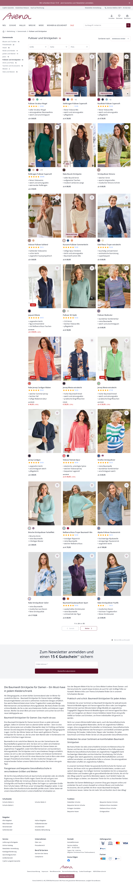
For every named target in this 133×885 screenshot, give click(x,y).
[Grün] (99, 383)
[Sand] (99, 170)
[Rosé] (33, 99)
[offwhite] (103, 240)
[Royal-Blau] (68, 99)
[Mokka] (64, 170)
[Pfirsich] (72, 99)
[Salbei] (64, 311)
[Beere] (29, 99)
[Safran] (68, 599)
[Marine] (103, 99)
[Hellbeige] (33, 170)
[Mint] (37, 99)
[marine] (64, 383)
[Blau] (68, 456)
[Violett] (33, 528)
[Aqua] (106, 99)
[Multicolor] (99, 311)
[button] (121, 38)
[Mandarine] (29, 383)
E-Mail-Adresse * (42, 664)
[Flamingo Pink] (64, 456)
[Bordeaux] (64, 99)
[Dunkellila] (64, 599)
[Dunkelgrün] (29, 170)
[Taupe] (29, 240)
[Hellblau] (99, 528)
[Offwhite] (64, 240)
